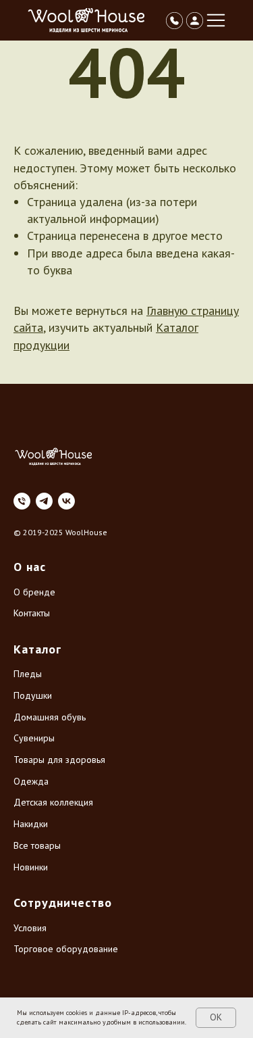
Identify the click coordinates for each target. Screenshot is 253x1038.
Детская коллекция (53, 802)
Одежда (31, 781)
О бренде (34, 592)
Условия (30, 928)
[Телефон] (21, 501)
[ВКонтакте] (66, 501)
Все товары (37, 845)
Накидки (30, 824)
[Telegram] (44, 501)
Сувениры (34, 738)
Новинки (30, 867)
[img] (87, 20)
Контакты (31, 613)
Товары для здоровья (59, 759)
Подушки (32, 695)
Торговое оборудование (65, 949)
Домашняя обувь (49, 717)
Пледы (27, 674)
